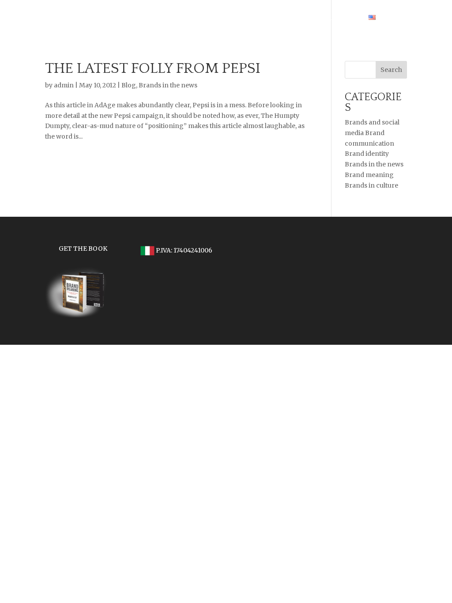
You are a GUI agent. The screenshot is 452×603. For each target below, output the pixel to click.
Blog (128, 85)
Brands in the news (168, 85)
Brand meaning (369, 175)
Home (281, 18)
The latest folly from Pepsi (152, 68)
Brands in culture (371, 185)
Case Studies (326, 18)
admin (64, 85)
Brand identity (367, 154)
